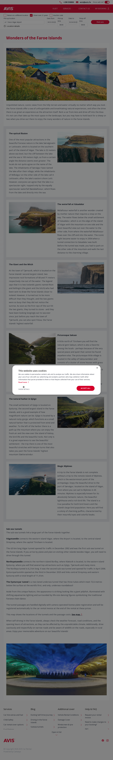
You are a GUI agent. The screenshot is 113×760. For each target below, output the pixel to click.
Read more (23, 382)
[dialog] (56, 380)
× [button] (97, 368)
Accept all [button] (85, 388)
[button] (23, 388)
